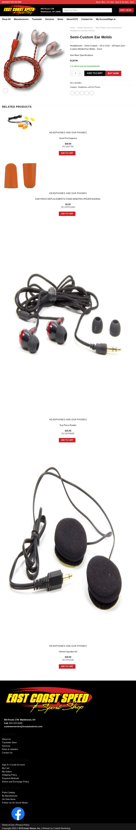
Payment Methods (10, 778)
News (60, 19)
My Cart (5, 768)
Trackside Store (9, 742)
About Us (6, 739)
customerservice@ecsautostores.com (23, 726)
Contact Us (87, 19)
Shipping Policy (9, 775)
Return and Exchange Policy (15, 782)
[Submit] (114, 10)
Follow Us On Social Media (15, 803)
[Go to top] (130, 826)
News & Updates (10, 749)
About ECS (72, 19)
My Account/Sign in (106, 19)
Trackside (37, 19)
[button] (5, 90)
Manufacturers (21, 19)
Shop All (6, 19)
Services (49, 19)
